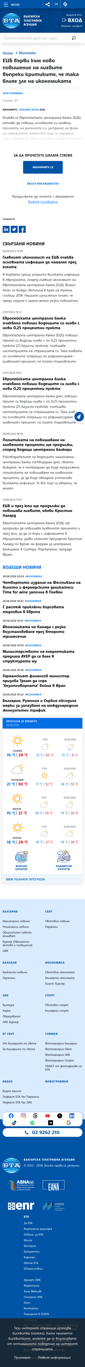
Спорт (50, 995)
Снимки (51, 1034)
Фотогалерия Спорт (59, 1060)
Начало (8, 53)
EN (56, 4)
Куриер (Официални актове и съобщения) (17, 943)
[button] (47, 4)
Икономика (27, 53)
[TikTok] (15, 1122)
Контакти (31, 1308)
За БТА (28, 1223)
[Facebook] (12, 1115)
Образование (11, 1016)
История (30, 1246)
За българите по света (19, 1049)
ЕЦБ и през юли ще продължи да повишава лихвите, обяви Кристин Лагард (37, 510)
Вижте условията (43, 201)
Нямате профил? (71, 26)
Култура (8, 1005)
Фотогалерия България (61, 1043)
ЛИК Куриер (11, 1022)
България (10, 911)
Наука (6, 1011)
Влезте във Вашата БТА (43, 183)
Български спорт (56, 1011)
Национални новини (16, 921)
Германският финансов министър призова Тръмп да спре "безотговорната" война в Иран (36, 681)
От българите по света (19, 1043)
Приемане (22, 1357)
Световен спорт (56, 1005)
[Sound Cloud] (51, 1122)
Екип (27, 1303)
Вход (75, 20)
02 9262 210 (46, 1132)
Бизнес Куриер (55, 983)
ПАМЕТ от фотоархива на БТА (63, 1068)
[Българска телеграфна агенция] (11, 1165)
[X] (61, 1115)
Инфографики (56, 1081)
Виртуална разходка (38, 1229)
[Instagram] (24, 1115)
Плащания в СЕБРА (36, 1314)
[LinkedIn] (73, 1115)
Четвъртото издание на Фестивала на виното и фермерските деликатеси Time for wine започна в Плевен (42, 587)
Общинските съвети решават (17, 934)
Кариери (29, 1257)
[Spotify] (33, 1122)
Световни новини (57, 921)
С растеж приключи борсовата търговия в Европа (33, 609)
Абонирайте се (42, 167)
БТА (26, 1216)
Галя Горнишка (13, 93)
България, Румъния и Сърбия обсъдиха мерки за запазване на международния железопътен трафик (40, 705)
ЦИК (5, 951)
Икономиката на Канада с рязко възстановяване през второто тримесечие (34, 631)
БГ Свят (8, 1034)
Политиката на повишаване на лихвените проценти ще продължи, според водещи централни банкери (38, 444)
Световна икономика (60, 972)
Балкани (10, 962)
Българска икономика (60, 978)
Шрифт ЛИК (32, 1280)
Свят (49, 911)
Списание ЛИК (33, 1297)
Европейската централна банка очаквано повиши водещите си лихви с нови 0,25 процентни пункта (41, 323)
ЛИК (6, 995)
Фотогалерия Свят (58, 1049)
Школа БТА (31, 1263)
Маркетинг (31, 1286)
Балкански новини (15, 972)
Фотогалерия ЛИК (57, 1055)
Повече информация (54, 1357)
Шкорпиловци (33, 1268)
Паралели (51, 927)
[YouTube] (48, 1115)
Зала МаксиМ (32, 1291)
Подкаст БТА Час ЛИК (17, 1102)
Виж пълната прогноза (25, 879)
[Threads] (36, 1115)
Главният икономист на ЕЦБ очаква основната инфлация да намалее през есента (39, 262)
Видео (8, 1081)
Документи (32, 1251)
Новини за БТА (33, 1234)
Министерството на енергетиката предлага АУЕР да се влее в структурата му (38, 656)
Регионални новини (16, 927)
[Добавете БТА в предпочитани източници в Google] (70, 1122)
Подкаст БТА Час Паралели (21, 1097)
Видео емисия (12, 1091)
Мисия (28, 1240)
